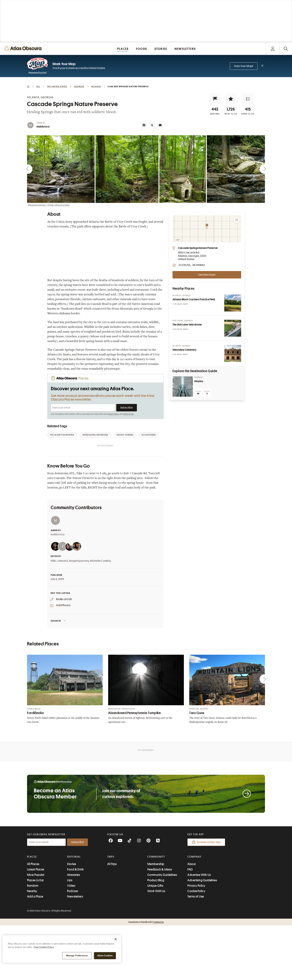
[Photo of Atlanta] (183, 386)
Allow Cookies (105, 955)
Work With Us (156, 891)
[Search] (285, 48)
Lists (69, 880)
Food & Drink (75, 869)
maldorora (43, 126)
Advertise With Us (199, 874)
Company (194, 856)
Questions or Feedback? (146, 922)
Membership (155, 864)
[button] (215, 99)
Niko (53, 560)
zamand (62, 560)
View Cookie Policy (44, 947)
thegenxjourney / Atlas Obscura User (49, 205)
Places (32, 856)
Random (33, 885)
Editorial (74, 856)
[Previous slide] (27, 169)
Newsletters (75, 896)
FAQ (190, 869)
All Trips (112, 864)
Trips (111, 856)
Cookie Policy (196, 891)
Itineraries (73, 874)
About (191, 864)
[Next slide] (264, 169)
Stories (71, 864)
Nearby (32, 891)
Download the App (209, 842)
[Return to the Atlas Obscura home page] (23, 48)
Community (156, 856)
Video (71, 885)
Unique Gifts (155, 885)
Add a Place (35, 896)
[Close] (115, 939)
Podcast (72, 891)
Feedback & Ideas (159, 869)
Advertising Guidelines (202, 880)
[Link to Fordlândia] (65, 680)
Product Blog (155, 880)
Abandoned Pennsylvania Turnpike (134, 713)
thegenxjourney (79, 560)
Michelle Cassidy (100, 560)
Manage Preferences (77, 955)
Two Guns (196, 713)
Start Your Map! (243, 66)
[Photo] (232, 303)
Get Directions (206, 274)
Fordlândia (35, 713)
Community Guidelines (162, 874)
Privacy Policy (113, 414)
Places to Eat (35, 880)
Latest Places (35, 869)
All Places (33, 864)
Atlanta (198, 381)
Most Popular (35, 874)
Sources (56, 621)
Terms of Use (128, 414)
